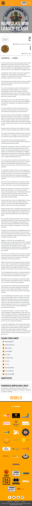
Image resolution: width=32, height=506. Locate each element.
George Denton (9, 367)
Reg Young (8, 348)
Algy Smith (8, 374)
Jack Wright (8, 351)
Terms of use (9, 501)
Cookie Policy (16, 501)
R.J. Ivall (7, 354)
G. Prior (7, 361)
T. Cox (7, 364)
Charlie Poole (9, 358)
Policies (23, 501)
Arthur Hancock (9, 344)
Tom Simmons (9, 371)
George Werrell (9, 341)
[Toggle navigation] (29, 3)
